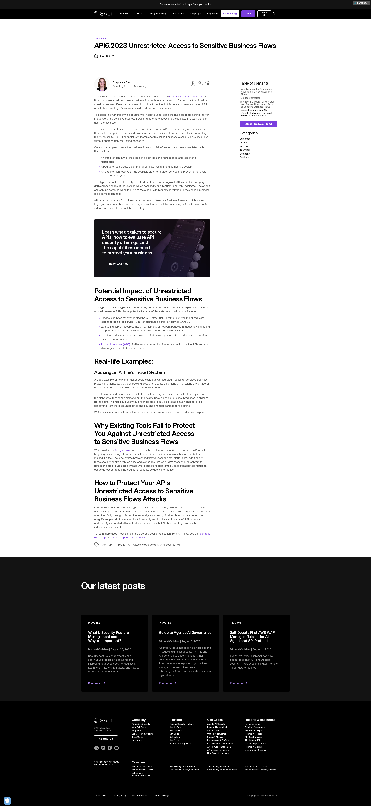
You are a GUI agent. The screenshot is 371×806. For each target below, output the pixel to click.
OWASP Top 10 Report (256, 743)
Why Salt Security (140, 727)
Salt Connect (176, 730)
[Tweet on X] (193, 84)
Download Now (118, 263)
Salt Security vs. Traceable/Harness (141, 774)
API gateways (123, 450)
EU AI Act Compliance (255, 727)
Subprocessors (139, 796)
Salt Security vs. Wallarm (256, 766)
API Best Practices (253, 737)
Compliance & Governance (220, 743)
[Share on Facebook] (200, 84)
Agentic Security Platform (182, 724)
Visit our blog (230, 13)
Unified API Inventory (217, 733)
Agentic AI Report (253, 733)
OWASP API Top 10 (114, 544)
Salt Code (174, 733)
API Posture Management (219, 747)
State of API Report (254, 730)
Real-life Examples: (250, 98)
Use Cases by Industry (218, 753)
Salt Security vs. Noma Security (222, 769)
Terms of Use (100, 796)
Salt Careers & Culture (142, 733)
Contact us (264, 13)
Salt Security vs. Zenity (142, 769)
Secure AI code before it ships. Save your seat (184, 4)
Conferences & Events (255, 750)
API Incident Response (218, 750)
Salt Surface (175, 727)
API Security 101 (170, 544)
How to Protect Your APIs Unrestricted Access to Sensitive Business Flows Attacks (257, 113)
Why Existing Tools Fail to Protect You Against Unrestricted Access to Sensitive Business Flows (257, 104)
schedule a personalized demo (127, 537)
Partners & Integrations (180, 743)
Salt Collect (175, 737)
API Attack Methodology (143, 544)
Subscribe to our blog (258, 123)
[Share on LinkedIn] (207, 84)
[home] (103, 14)
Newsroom (137, 740)
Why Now (136, 730)
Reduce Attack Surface (218, 740)
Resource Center (253, 724)
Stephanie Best (122, 82)
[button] (361, 3)
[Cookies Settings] (7, 801)
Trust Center (138, 737)
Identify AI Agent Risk (217, 727)
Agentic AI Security (216, 724)
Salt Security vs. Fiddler (218, 766)
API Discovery (214, 730)
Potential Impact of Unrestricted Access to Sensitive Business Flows (256, 92)
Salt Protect (175, 740)
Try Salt (248, 13)
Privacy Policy (119, 796)
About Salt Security (141, 724)
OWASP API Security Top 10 (186, 96)
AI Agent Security (158, 13)
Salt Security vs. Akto (142, 766)
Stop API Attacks (215, 737)
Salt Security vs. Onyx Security (184, 769)
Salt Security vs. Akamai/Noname (260, 769)
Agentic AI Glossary (254, 747)
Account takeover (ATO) (115, 344)
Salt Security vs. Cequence (182, 766)
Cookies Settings (161, 795)
